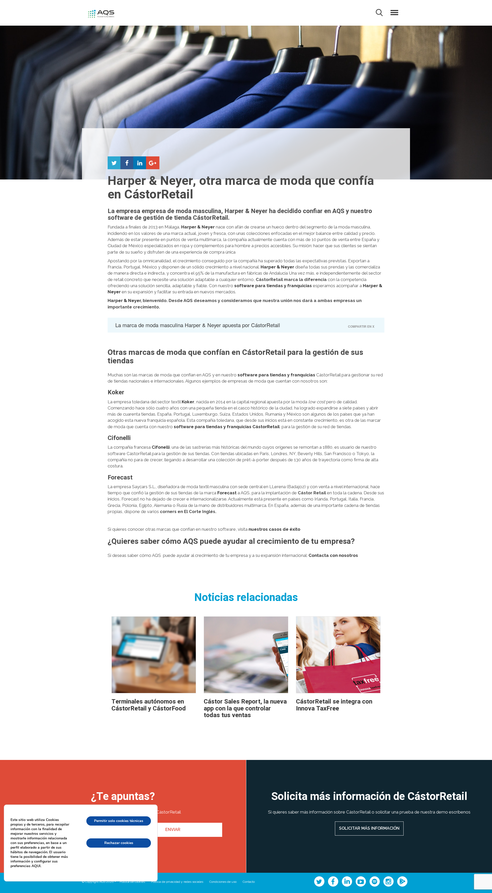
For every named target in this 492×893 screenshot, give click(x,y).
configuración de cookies (118, 864)
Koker (188, 401)
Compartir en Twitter (114, 162)
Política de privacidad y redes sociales (177, 882)
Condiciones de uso (223, 882)
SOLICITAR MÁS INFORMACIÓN (369, 828)
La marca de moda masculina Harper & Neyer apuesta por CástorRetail (197, 325)
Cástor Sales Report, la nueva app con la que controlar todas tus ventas (245, 708)
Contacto (249, 882)
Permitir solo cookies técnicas (118, 820)
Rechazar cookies (118, 842)
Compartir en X (361, 326)
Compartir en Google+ (152, 162)
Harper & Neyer (124, 300)
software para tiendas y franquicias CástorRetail (228, 426)
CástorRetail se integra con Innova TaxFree (334, 705)
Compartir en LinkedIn (139, 162)
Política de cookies (132, 882)
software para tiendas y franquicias (273, 285)
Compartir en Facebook (126, 162)
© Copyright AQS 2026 (98, 882)
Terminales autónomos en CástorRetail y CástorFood (148, 705)
